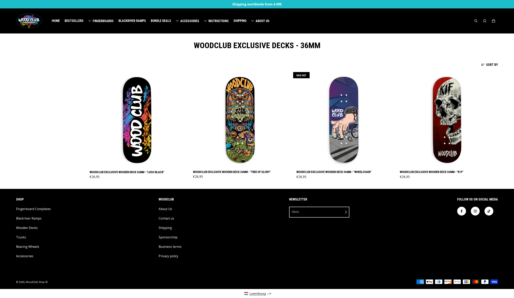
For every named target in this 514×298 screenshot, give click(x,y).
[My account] (484, 20)
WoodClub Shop (35, 282)
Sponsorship (168, 237)
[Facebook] (461, 211)
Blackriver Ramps (29, 218)
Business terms (170, 247)
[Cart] (493, 20)
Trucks (21, 237)
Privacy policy (168, 256)
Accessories (24, 256)
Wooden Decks (27, 228)
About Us (165, 209)
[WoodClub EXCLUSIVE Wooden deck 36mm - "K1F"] (447, 120)
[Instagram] (475, 211)
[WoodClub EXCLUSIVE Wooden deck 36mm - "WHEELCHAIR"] (344, 120)
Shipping (165, 228)
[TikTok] (488, 211)
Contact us (166, 218)
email (295, 212)
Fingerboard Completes (33, 209)
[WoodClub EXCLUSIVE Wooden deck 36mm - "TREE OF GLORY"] (240, 120)
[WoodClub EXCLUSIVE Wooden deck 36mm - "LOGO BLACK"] (137, 120)
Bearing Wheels (27, 247)
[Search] (475, 20)
